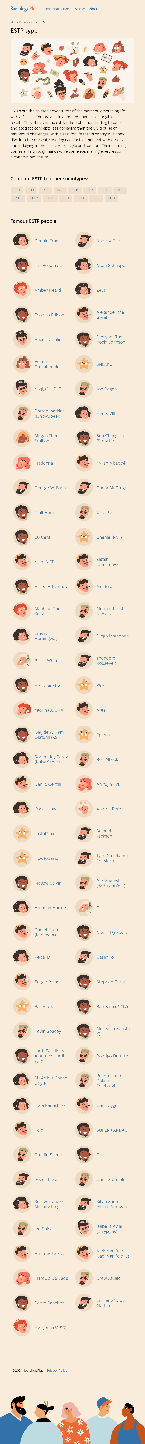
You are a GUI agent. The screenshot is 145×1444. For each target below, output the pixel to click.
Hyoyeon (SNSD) (50, 1328)
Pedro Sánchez (49, 1303)
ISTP (75, 190)
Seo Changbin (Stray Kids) (110, 438)
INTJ (60, 190)
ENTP (50, 198)
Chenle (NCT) (109, 538)
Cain (101, 1155)
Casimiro (105, 958)
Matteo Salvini (49, 883)
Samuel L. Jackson (106, 833)
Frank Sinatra (47, 686)
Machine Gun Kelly (47, 611)
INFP (105, 190)
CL (99, 908)
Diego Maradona (113, 636)
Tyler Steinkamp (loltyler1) (112, 858)
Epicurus (105, 735)
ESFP (18, 198)
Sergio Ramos (48, 982)
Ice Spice (44, 1229)
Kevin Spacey (48, 1032)
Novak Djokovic (112, 933)
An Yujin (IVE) (109, 785)
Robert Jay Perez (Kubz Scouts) (51, 759)
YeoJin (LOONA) (50, 710)
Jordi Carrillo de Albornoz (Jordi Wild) (50, 1056)
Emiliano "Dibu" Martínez (111, 1303)
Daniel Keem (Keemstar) (47, 932)
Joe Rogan (107, 389)
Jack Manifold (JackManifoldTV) (113, 1253)
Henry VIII (106, 414)
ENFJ (96, 198)
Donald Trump (48, 241)
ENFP (34, 198)
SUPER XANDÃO (112, 1130)
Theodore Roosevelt (106, 661)
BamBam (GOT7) (112, 1007)
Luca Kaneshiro (50, 1106)
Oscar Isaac (46, 809)
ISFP (90, 190)
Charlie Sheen (48, 1155)
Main (13, 22)
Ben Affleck (107, 760)
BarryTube (44, 1007)
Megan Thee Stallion (47, 438)
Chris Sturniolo (111, 1180)
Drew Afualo (109, 1279)
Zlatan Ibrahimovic (108, 562)
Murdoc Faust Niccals (110, 611)
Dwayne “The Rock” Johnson (111, 339)
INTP (120, 190)
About (93, 9)
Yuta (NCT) (45, 562)
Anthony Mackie (50, 908)
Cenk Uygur (108, 1106)
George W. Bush (50, 488)
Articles (80, 9)
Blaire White (47, 661)
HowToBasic (46, 859)
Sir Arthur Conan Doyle (51, 1081)
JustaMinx (44, 834)
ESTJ (66, 198)
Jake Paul (106, 513)
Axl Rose (105, 587)
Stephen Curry (111, 982)
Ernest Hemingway (46, 636)
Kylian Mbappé (111, 463)
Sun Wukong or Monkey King (49, 1204)
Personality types (58, 9)
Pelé (39, 1130)
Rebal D (42, 958)
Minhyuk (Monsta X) (113, 1031)
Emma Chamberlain (47, 364)
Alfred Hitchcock (51, 587)
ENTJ (111, 198)
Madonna (44, 463)
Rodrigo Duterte (112, 1056)
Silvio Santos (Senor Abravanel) (114, 1204)
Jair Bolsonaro (48, 266)
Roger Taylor (47, 1180)
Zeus (101, 291)
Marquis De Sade (51, 1279)
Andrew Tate (109, 241)
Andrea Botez (110, 809)
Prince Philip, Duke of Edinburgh (109, 1081)
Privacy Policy (57, 1370)
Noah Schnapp (111, 266)
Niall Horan (45, 513)
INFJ (46, 190)
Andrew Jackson (51, 1254)
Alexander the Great (110, 315)
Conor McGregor (113, 488)
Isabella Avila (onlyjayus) (109, 1229)
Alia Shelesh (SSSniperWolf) (111, 883)
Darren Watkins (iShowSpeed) (50, 414)
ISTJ (17, 190)
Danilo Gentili (48, 785)
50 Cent (42, 538)
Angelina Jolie (48, 340)
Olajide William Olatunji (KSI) (49, 735)
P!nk (101, 686)
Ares (101, 710)
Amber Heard (48, 291)
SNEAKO (105, 365)
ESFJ (81, 198)
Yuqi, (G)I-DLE (48, 389)
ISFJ (31, 190)
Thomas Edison (49, 315)
